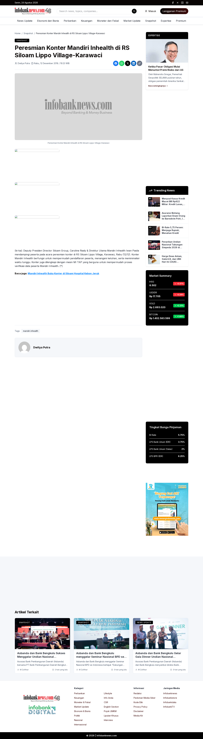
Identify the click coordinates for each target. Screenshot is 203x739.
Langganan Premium (174, 11)
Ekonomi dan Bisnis (48, 20)
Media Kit (138, 715)
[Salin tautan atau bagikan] (139, 63)
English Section (111, 706)
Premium (181, 20)
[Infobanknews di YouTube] (187, 2)
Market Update (131, 20)
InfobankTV (169, 706)
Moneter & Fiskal (82, 702)
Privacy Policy (140, 706)
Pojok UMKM (110, 711)
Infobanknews (170, 693)
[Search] (134, 11)
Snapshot (150, 20)
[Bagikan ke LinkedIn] (133, 63)
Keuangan (86, 20)
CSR (106, 702)
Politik (77, 715)
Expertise (166, 20)
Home (18, 33)
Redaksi (137, 693)
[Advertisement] (78, 301)
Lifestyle (108, 693)
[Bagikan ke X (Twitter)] (127, 63)
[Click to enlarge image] (78, 106)
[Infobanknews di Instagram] (182, 2)
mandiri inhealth (30, 331)
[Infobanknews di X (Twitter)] (177, 2)
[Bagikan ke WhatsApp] (121, 63)
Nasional (78, 720)
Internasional (80, 724)
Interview (108, 720)
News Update (24, 20)
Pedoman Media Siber (144, 698)
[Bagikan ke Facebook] (115, 63)
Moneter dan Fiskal (108, 20)
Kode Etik (138, 702)
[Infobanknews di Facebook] (173, 2)
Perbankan (70, 20)
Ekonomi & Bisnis (82, 711)
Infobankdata (169, 702)
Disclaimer (139, 711)
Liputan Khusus (111, 715)
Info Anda (108, 698)
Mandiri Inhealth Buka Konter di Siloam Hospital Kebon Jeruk (63, 273)
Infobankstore (170, 698)
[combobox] (97, 11)
